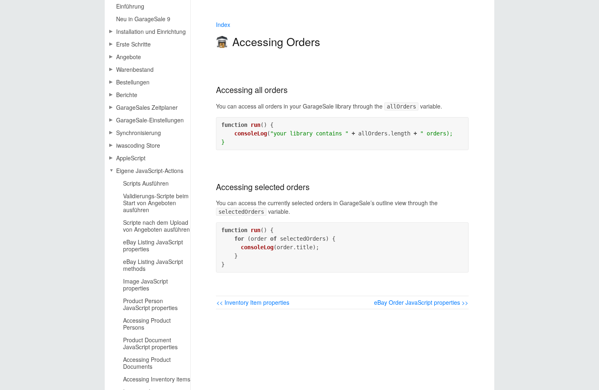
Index (223, 24)
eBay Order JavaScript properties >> (421, 302)
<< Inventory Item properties (252, 302)
